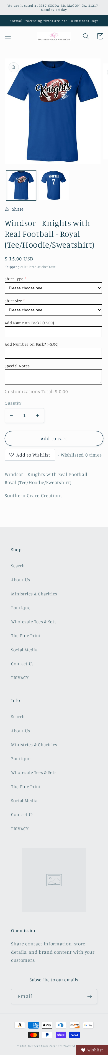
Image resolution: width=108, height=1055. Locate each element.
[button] (8, 36)
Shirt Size (13, 300)
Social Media (24, 649)
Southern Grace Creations (45, 1045)
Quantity (13, 403)
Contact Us (22, 663)
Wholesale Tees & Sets (34, 621)
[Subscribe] (90, 996)
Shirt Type (14, 278)
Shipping (12, 267)
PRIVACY (20, 677)
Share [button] (18, 209)
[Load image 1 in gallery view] (21, 185)
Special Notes (17, 365)
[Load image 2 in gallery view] (54, 185)
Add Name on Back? (29, 322)
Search (18, 565)
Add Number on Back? (32, 344)
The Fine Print (26, 635)
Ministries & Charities (34, 593)
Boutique (21, 607)
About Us (20, 579)
